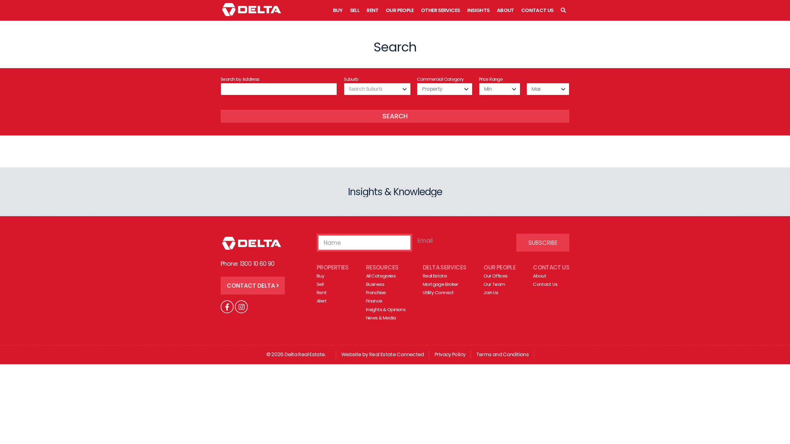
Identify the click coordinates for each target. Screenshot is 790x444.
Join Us (491, 292)
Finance (374, 301)
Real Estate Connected (396, 354)
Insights (478, 10)
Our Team (494, 284)
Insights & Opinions (385, 309)
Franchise (376, 292)
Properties (333, 267)
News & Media (381, 317)
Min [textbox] (488, 88)
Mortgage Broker (440, 284)
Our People (400, 10)
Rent (373, 10)
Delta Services (444, 267)
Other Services (440, 10)
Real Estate (435, 276)
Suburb (351, 79)
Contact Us (537, 10)
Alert (321, 301)
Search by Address (240, 79)
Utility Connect (438, 292)
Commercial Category (440, 79)
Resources (382, 267)
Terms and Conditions (502, 354)
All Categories (381, 276)
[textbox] (377, 89)
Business (375, 284)
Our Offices (495, 276)
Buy (338, 10)
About (505, 10)
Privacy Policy (449, 354)
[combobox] (377, 89)
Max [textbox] (536, 88)
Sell (355, 10)
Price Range (491, 79)
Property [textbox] (432, 88)
